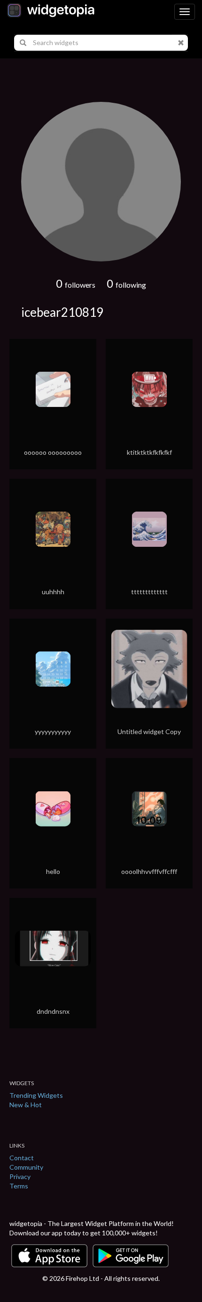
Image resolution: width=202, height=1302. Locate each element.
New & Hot (25, 1105)
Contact (21, 1158)
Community (26, 1167)
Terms (18, 1186)
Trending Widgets (36, 1095)
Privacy (20, 1176)
